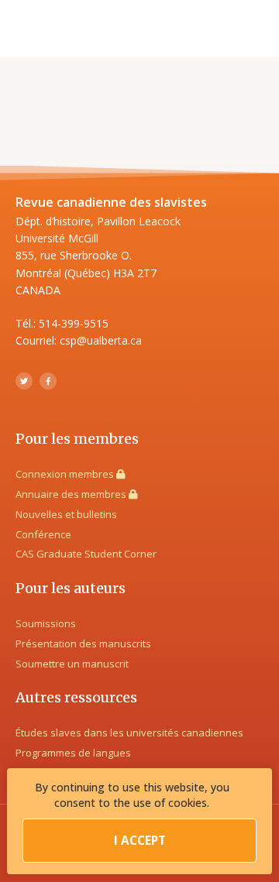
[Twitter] (24, 381)
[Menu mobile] (257, 28)
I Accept (140, 840)
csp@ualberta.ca (101, 340)
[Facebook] (48, 381)
